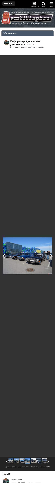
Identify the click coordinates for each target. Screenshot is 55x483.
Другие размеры (36, 59)
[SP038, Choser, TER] (51, 256)
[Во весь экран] (50, 60)
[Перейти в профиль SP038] (6, 42)
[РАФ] (16, 460)
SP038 (19, 479)
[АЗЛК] (3, 256)
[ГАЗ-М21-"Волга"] (10, 460)
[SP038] (38, 460)
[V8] (44, 460)
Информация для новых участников (25, 43)
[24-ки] (27, 460)
